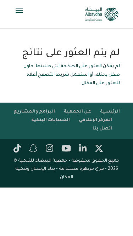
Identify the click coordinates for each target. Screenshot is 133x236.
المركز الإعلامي (95, 120)
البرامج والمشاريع (34, 111)
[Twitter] (99, 149)
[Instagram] (49, 149)
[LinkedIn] (83, 149)
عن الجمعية (77, 111)
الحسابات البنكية (50, 120)
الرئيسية (110, 111)
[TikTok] (17, 149)
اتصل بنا (102, 128)
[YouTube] (66, 149)
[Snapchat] (33, 149)
